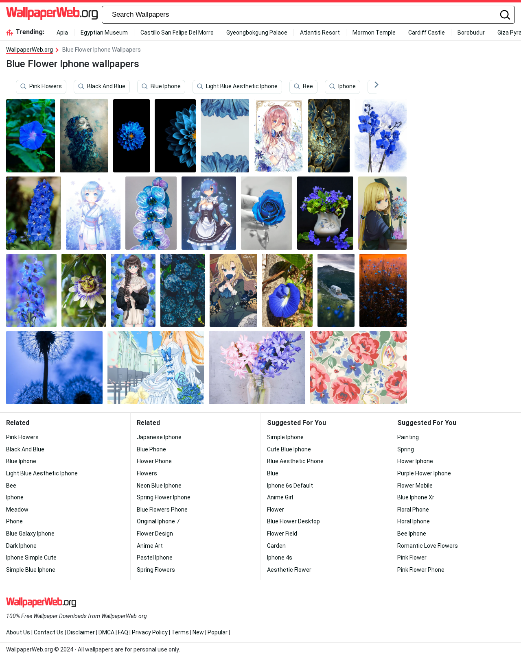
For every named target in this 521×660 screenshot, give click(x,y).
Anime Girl (280, 497)
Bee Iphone (411, 533)
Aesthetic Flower (289, 569)
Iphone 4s (279, 557)
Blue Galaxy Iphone (30, 533)
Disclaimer (81, 632)
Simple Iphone (285, 437)
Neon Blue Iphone (159, 485)
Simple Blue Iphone (30, 569)
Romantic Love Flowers (427, 545)
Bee (308, 86)
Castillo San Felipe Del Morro (177, 32)
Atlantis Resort (320, 32)
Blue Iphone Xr (415, 497)
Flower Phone (154, 461)
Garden (276, 545)
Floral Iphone (413, 521)
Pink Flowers (45, 86)
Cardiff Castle (426, 32)
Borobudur (471, 32)
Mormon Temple (374, 32)
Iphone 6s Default (290, 485)
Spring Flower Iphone (163, 497)
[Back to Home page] (52, 15)
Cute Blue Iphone (289, 449)
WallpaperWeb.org (29, 49)
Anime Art (150, 545)
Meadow (17, 509)
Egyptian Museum (104, 32)
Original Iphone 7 (158, 521)
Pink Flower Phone (420, 569)
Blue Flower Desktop (293, 521)
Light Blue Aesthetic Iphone (242, 86)
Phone (14, 521)
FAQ (123, 632)
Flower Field (282, 533)
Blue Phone (151, 449)
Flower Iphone (415, 461)
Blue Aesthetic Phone (295, 461)
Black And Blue (106, 86)
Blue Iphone (166, 86)
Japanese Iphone (159, 437)
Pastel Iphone (155, 557)
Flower (275, 509)
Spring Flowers (156, 569)
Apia (62, 32)
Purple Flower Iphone (424, 473)
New (198, 632)
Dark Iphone (21, 545)
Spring (405, 449)
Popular (218, 632)
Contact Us (48, 632)
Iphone (347, 86)
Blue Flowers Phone (162, 509)
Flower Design (155, 533)
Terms (180, 632)
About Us (18, 632)
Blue (272, 473)
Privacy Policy (150, 632)
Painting (408, 437)
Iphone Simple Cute (31, 557)
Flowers (147, 473)
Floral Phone (413, 509)
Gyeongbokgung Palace (256, 32)
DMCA (106, 632)
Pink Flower (412, 557)
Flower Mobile (415, 485)
